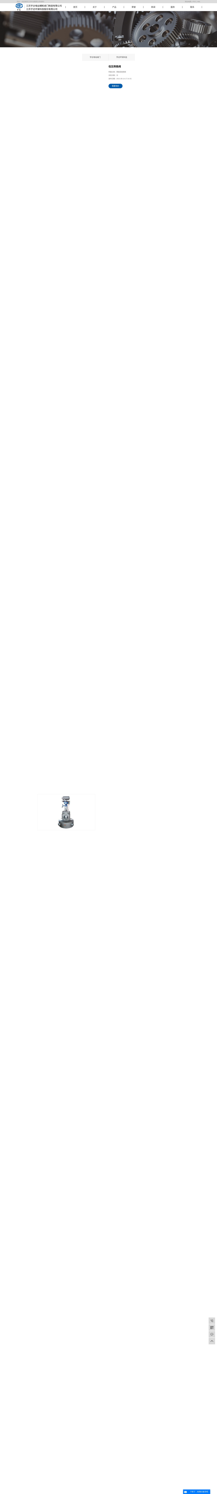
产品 (114, 7)
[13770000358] (212, 1320)
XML (198, 1)
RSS (194, 1)
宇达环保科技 (121, 57)
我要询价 (115, 86)
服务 (173, 7)
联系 (192, 7)
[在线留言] (212, 1334)
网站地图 (188, 1)
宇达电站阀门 (95, 57)
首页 (75, 7)
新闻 (153, 7)
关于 (95, 7)
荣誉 (134, 7)
